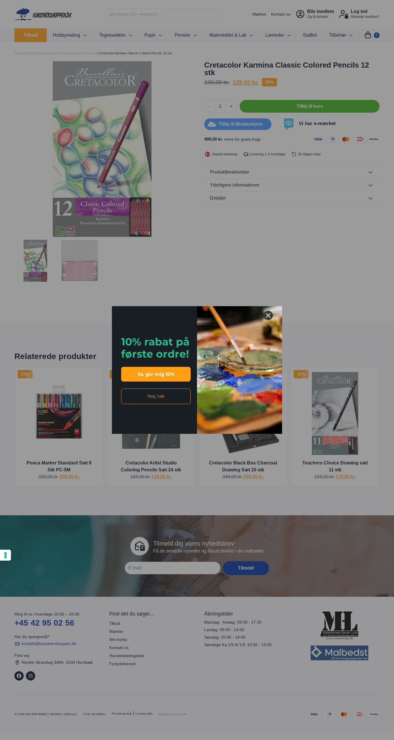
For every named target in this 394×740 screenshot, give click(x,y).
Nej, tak (156, 396)
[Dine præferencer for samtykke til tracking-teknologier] (5, 555)
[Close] (268, 315)
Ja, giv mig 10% (156, 374)
